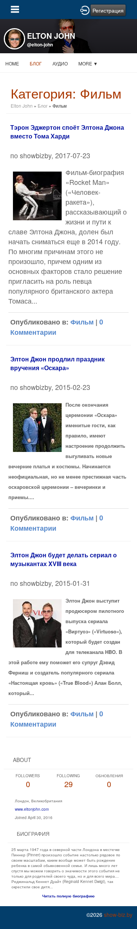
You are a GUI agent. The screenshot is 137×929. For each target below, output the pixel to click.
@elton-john (40, 44)
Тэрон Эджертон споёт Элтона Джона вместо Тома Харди (67, 131)
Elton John (22, 105)
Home (12, 63)
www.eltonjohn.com (32, 809)
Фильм (82, 322)
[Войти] (85, 9)
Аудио (60, 63)
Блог (36, 63)
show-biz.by (118, 914)
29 (68, 781)
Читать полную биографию (68, 896)
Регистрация (108, 10)
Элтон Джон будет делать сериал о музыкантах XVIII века (63, 559)
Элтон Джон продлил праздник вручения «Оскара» (57, 363)
